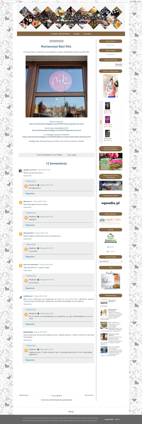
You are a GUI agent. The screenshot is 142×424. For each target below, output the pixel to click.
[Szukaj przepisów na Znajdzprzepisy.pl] (110, 247)
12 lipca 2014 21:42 (39, 201)
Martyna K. (27, 201)
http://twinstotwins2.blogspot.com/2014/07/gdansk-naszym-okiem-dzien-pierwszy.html (57, 137)
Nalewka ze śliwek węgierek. (113, 334)
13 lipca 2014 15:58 (40, 296)
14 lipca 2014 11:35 (46, 349)
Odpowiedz (27, 176)
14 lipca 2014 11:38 (46, 280)
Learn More (108, 419)
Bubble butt (28, 296)
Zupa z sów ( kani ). (113, 322)
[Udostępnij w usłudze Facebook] (73, 155)
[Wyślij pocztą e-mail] (68, 155)
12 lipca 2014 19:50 (43, 170)
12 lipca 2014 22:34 (46, 264)
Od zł (108, 113)
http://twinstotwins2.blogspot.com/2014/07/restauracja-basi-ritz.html (56, 124)
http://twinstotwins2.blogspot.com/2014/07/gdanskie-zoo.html (56, 130)
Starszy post (89, 395)
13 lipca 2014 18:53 (46, 313)
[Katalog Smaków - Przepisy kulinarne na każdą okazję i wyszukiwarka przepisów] (111, 242)
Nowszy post (23, 395)
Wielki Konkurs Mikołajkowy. (112, 310)
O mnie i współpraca (60, 34)
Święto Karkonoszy (108, 111)
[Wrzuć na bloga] (70, 155)
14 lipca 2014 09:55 (40, 332)
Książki (77, 34)
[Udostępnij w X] (72, 155)
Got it (117, 419)
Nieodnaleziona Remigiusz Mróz (108, 138)
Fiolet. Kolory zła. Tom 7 (108, 124)
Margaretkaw (28, 233)
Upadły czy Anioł (29, 170)
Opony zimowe (111, 54)
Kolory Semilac (111, 45)
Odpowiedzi (31, 181)
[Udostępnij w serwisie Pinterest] (75, 155)
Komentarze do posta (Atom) (61, 400)
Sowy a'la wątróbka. (114, 347)
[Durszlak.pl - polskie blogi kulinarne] (110, 251)
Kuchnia (87, 34)
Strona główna (56, 396)
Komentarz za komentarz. (112, 300)
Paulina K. (33, 185)
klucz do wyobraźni (30, 264)
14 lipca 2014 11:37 (46, 185)
